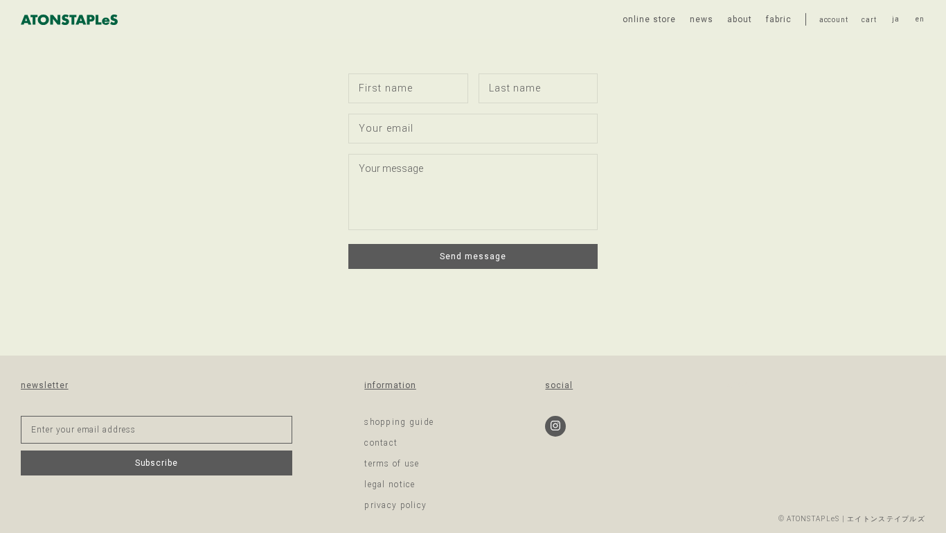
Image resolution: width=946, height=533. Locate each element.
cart (869, 20)
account (833, 20)
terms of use (391, 464)
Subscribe (157, 463)
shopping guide (399, 422)
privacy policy (395, 505)
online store (650, 19)
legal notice (389, 484)
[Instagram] (555, 426)
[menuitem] (896, 19)
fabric (779, 19)
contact (381, 443)
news (701, 19)
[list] (908, 19)
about (739, 19)
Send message (473, 256)
